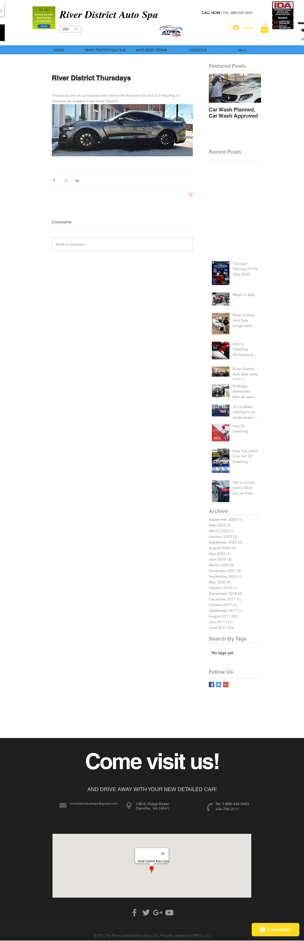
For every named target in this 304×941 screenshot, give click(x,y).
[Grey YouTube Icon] (169, 913)
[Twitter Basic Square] (218, 684)
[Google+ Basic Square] (225, 684)
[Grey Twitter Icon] (146, 913)
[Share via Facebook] (54, 180)
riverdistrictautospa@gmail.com (93, 803)
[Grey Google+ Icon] (158, 913)
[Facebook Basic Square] (211, 684)
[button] (264, 28)
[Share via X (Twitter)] (65, 180)
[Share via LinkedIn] (77, 180)
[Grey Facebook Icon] (134, 913)
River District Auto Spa (109, 14)
